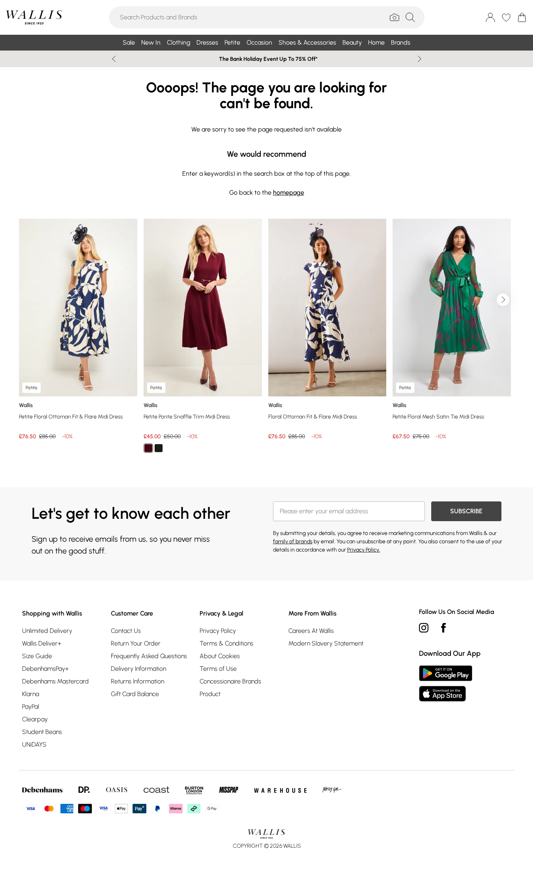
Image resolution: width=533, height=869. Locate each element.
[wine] (148, 448)
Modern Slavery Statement (325, 643)
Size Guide (37, 656)
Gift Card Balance (135, 694)
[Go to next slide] (503, 299)
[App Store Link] (445, 683)
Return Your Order (136, 643)
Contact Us (126, 630)
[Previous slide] (114, 59)
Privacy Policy (218, 630)
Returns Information (137, 681)
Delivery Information (138, 668)
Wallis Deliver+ (41, 643)
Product (210, 694)
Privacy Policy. (363, 549)
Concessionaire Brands (230, 681)
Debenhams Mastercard (55, 681)
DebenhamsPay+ (45, 668)
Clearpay (35, 719)
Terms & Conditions (226, 643)
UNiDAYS (34, 744)
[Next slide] (420, 59)
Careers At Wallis (311, 630)
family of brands (292, 541)
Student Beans (42, 732)
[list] (266, 340)
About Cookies (220, 656)
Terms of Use (218, 668)
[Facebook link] (443, 628)
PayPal (30, 706)
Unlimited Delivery (47, 630)
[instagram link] (423, 628)
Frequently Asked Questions (149, 656)
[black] (158, 448)
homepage (288, 192)
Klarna (30, 694)
